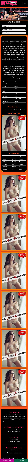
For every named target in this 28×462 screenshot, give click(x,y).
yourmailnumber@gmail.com (14, 431)
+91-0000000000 (14, 440)
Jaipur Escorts (15, 458)
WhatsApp (21, 460)
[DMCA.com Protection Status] (14, 452)
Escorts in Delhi (14, 450)
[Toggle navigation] (24, 3)
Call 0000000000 (7, 460)
